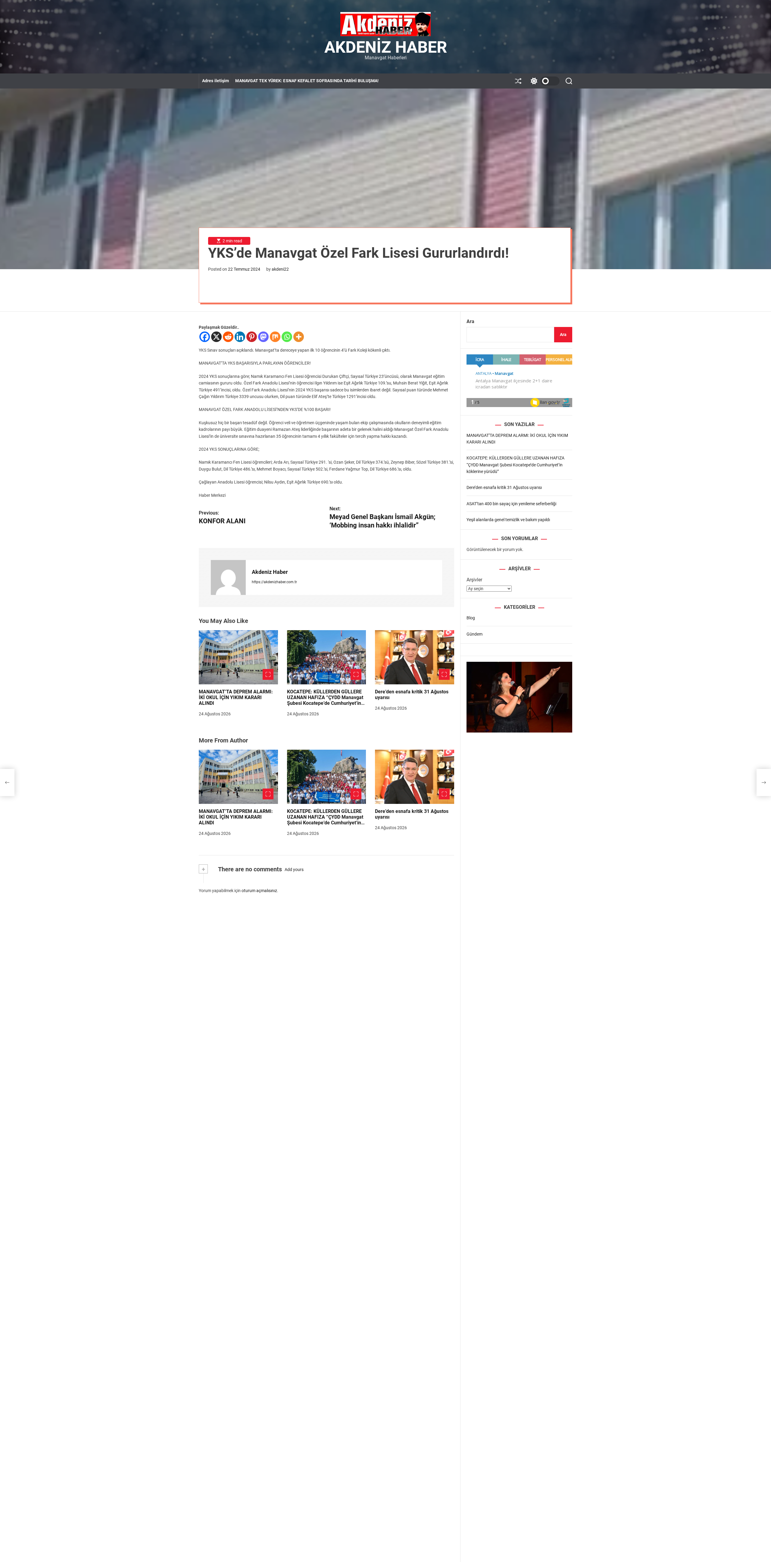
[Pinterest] (251, 336)
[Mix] (275, 336)
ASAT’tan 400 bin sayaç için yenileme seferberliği (511, 503)
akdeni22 (280, 269)
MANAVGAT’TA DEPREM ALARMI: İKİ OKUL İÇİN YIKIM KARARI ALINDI (236, 697)
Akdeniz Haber (385, 47)
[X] (216, 336)
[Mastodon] (263, 336)
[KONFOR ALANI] (7, 782)
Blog (471, 617)
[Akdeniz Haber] (228, 577)
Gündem (474, 633)
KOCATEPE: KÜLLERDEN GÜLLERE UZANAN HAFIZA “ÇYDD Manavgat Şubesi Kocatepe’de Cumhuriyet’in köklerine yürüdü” (325, 700)
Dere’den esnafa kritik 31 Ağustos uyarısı (411, 694)
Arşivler (474, 580)
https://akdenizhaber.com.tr (274, 582)
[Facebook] (204, 336)
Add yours (294, 869)
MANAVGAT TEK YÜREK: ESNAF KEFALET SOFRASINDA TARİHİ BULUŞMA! (307, 80)
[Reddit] (228, 336)
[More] (298, 336)
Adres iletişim (215, 80)
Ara (470, 321)
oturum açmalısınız (259, 890)
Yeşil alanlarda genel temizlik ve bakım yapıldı (508, 519)
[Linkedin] (240, 336)
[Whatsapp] (287, 336)
